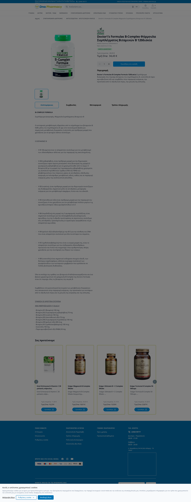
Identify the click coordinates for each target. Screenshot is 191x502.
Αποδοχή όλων (45, 497)
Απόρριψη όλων (8, 497)
